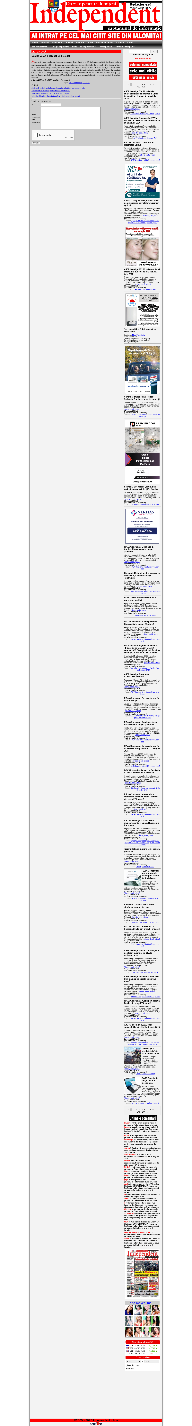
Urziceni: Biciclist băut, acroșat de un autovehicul (50, 90)
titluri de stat (146, 692)
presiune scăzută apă (142, 718)
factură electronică (152, 1103)
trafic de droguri (154, 922)
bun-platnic (155, 997)
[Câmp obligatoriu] (142, 1298)
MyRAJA (142, 900)
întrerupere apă (154, 160)
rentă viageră (152, 223)
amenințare (148, 591)
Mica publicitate (88, 46)
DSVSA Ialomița (137, 788)
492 (138, 87)
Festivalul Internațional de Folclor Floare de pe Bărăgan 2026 (145, 669)
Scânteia (135, 504)
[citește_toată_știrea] (132, 108)
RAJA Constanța (137, 160)
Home (35, 42)
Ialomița (86, 82)
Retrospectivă (105, 46)
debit (156, 972)
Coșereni (133, 591)
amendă (152, 788)
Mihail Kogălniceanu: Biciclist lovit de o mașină (50, 93)
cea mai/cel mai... (40, 46)
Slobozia (134, 922)
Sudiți (145, 766)
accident (72, 82)
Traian (138, 867)
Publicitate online (104, 42)
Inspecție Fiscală (147, 114)
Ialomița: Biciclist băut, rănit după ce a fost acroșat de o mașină (55, 96)
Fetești (145, 716)
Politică (69, 42)
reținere (142, 504)
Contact (120, 42)
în (140, 1124)
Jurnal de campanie (125, 46)
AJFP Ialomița (135, 114)
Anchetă (45, 42)
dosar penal (142, 922)
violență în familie (152, 504)
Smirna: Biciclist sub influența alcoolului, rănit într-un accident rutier (58, 88)
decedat (151, 1074)
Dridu (146, 160)
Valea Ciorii (138, 615)
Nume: (34, 104)
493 (143, 87)
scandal (153, 615)
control (157, 114)
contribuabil (146, 997)
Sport (90, 42)
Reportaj (80, 42)
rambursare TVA (150, 138)
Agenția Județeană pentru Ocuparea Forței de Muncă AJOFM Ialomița (142, 842)
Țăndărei (147, 567)
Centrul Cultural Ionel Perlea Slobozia (145, 414)
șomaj (155, 1044)
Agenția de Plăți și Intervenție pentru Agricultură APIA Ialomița (143, 222)
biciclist (79, 82)
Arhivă (130, 42)
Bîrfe (74, 46)
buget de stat (151, 289)
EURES (153, 843)
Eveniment (57, 42)
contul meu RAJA (151, 898)
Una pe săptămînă (60, 46)
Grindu (138, 1074)
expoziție (142, 416)
